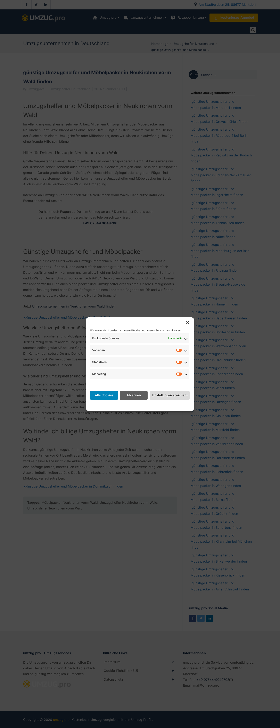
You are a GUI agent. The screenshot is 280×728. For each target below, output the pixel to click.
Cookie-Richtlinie (112, 405)
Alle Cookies (104, 395)
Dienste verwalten (104, 384)
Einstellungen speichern (170, 395)
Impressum (172, 405)
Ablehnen (134, 395)
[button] (188, 322)
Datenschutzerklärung (145, 405)
